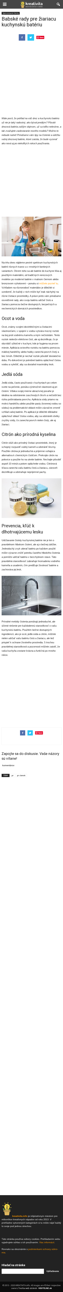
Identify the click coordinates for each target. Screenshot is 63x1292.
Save (42, 37)
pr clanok (21, 775)
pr (13, 775)
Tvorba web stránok (27, 1288)
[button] (58, 4)
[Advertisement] (31, 81)
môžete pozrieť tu (48, 283)
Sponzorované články (11, 13)
